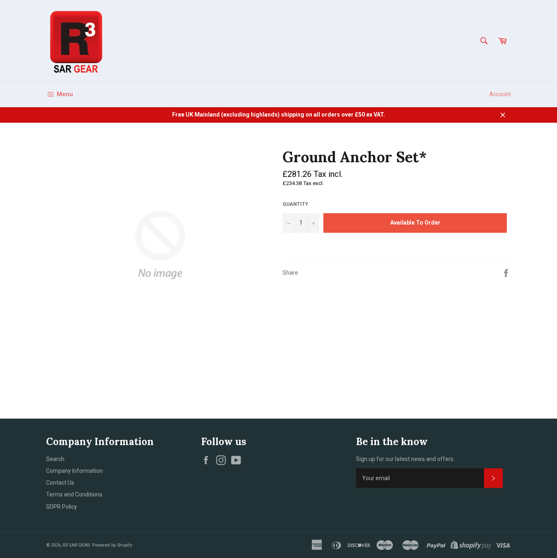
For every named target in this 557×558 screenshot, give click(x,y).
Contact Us (60, 482)
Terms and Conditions (74, 494)
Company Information (74, 471)
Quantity (295, 204)
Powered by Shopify (112, 545)
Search (55, 459)
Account (500, 94)
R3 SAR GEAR (76, 545)
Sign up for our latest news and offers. (405, 459)
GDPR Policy (61, 506)
